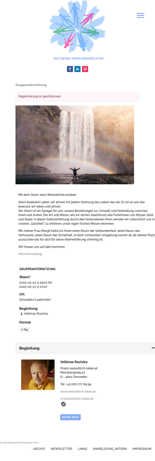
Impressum (142, 449)
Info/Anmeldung (30, 254)
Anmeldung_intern (110, 449)
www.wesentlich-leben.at (78, 391)
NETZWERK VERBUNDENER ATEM (78, 58)
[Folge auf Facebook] (70, 69)
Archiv (39, 449)
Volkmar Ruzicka (36, 313)
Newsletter (61, 449)
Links (82, 449)
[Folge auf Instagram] (85, 69)
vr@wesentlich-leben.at (77, 398)
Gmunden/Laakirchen (34, 299)
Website (63, 404)
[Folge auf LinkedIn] (77, 69)
